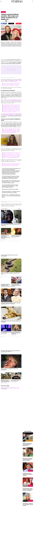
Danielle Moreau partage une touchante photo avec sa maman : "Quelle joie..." (28, 474)
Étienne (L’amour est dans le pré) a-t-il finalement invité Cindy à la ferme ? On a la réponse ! (28, 459)
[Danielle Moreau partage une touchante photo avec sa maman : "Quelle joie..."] (28, 467)
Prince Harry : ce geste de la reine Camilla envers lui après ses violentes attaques (27, 444)
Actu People (30, 470)
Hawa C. (8, 21)
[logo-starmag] (17, 1)
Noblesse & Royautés (29, 440)
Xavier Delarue (13, 387)
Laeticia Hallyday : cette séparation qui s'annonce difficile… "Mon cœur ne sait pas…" (28, 504)
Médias (31, 455)
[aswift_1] (17, 9)
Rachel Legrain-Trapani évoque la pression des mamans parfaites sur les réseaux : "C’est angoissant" (28, 489)
